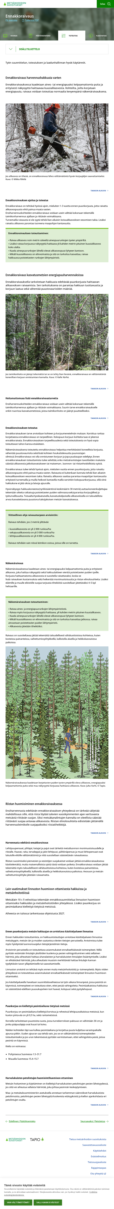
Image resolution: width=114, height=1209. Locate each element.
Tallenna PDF (32, 20)
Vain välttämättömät (18, 1202)
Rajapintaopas (98, 1167)
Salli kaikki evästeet (47, 1202)
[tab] (12, 36)
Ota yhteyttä (98, 1173)
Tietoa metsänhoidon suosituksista (87, 1139)
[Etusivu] (14, 4)
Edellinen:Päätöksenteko (22, 1121)
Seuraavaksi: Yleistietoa (92, 1121)
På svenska (11, 20)
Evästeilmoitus (98, 1156)
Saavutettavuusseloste (94, 1145)
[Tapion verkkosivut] (38, 1140)
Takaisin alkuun (98, 191)
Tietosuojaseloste (97, 1162)
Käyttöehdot (99, 1150)
